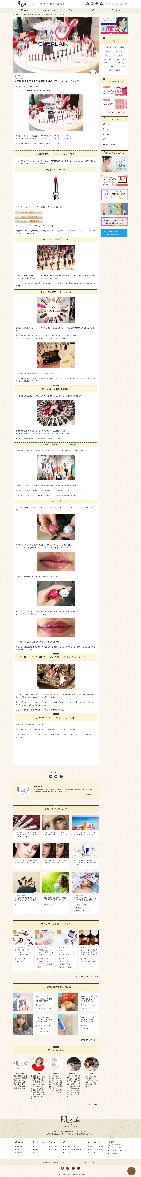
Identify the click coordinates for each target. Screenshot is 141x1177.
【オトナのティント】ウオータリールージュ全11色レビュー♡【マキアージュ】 (26, 834)
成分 (18, 1149)
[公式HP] (28, 211)
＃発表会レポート (33, 86)
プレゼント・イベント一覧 (117, 1147)
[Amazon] (28, 220)
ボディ (107, 134)
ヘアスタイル (80, 1146)
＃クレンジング (120, 67)
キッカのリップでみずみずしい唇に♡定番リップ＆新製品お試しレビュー (85, 862)
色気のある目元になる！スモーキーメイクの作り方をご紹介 (55, 861)
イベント (92, 1152)
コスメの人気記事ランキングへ (85, 976)
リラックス (93, 1146)
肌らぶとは (46, 1162)
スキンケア (109, 124)
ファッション (94, 1149)
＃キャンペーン (110, 51)
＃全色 (123, 63)
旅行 (101, 1146)
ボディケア (54, 1146)
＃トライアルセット (109, 63)
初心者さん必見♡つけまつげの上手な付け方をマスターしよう (55, 833)
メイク (37, 1149)
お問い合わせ (95, 1162)
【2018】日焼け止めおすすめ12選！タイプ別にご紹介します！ (86, 833)
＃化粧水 (122, 47)
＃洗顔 (118, 63)
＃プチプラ (117, 70)
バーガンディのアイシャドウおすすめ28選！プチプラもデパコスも (26, 862)
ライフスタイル (110, 144)
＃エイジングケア (109, 67)
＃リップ (24, 86)
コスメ (31, 14)
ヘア (107, 139)
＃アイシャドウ (110, 55)
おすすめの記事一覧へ (89, 1040)
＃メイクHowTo (108, 59)
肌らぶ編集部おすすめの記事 (118, 1150)
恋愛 (101, 1149)
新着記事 (112, 1142)
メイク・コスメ (23, 14)
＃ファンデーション (120, 59)
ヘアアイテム (69, 1152)
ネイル (37, 1152)
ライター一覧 (113, 1153)
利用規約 (55, 1162)
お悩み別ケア (21, 1152)
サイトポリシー (66, 1162)
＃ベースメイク (120, 51)
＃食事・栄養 (119, 55)
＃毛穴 (110, 70)
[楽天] (28, 216)
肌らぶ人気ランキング (116, 1144)
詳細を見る (89, 794)
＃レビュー (108, 47)
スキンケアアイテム (23, 1146)
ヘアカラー (68, 1146)
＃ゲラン (17, 86)
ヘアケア (78, 1149)
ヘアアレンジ (69, 1149)
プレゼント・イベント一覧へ (116, 112)
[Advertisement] (56, 753)
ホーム (15, 14)
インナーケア (55, 1149)
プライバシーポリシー (80, 1162)
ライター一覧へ (91, 1104)
